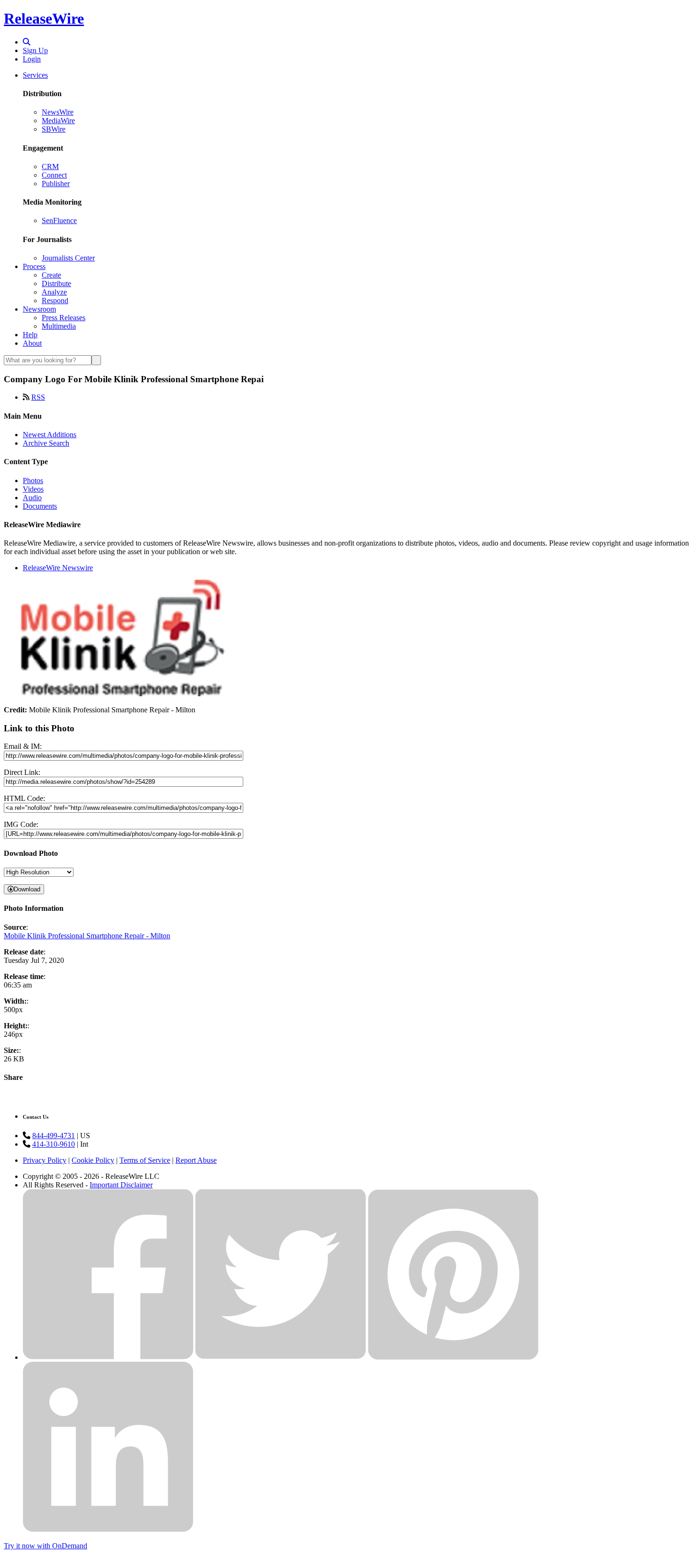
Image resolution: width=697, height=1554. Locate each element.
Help (30, 335)
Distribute (56, 283)
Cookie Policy (93, 1160)
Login (32, 59)
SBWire (53, 129)
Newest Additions (49, 435)
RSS (38, 397)
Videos (33, 489)
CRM (50, 166)
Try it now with (45, 1546)
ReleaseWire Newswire (58, 568)
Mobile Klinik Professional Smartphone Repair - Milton (87, 936)
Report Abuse (196, 1160)
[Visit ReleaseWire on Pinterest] (453, 1357)
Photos (33, 480)
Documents (40, 506)
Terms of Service (144, 1160)
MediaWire (58, 121)
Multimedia (59, 326)
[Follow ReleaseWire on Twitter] (280, 1357)
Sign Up (35, 50)
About (32, 343)
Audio (32, 498)
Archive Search (46, 443)
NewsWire (57, 112)
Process (34, 266)
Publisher (56, 184)
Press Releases (63, 318)
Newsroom (39, 309)
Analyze (54, 292)
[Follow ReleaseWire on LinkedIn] (108, 1530)
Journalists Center (68, 258)
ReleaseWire (44, 18)
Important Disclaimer (121, 1185)
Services (35, 75)
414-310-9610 (53, 1144)
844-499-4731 (53, 1136)
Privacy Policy (44, 1160)
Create (51, 275)
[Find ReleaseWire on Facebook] (108, 1357)
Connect (54, 175)
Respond (55, 300)
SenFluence (59, 220)
